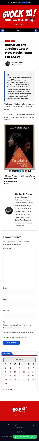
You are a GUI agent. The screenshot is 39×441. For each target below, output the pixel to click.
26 (24, 380)
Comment (7, 249)
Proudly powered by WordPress (14, 425)
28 (33, 380)
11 (19, 372)
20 (29, 376)
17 (15, 376)
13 (29, 372)
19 (24, 376)
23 (10, 380)
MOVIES (8, 40)
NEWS (12, 40)
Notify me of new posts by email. (16, 337)
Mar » (10, 389)
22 (6, 380)
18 (19, 376)
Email (5, 299)
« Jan (5, 389)
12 (24, 372)
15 (6, 376)
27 (29, 380)
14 (33, 372)
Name (5, 288)
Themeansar (19, 427)
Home (11, 432)
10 (15, 372)
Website (6, 311)
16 (10, 376)
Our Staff (17, 432)
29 (6, 384)
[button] (33, 30)
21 (33, 376)
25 (19, 380)
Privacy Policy (25, 432)
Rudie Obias (18, 62)
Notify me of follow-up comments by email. (20, 332)
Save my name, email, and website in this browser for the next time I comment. (17, 326)
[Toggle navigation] (18, 30)
